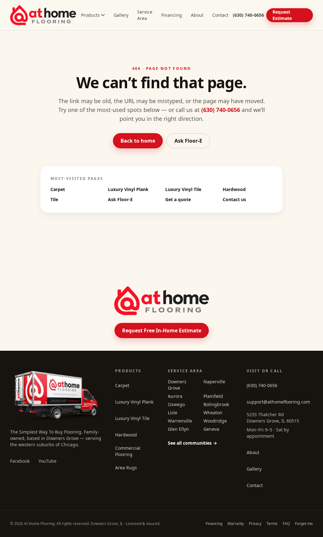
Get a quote (178, 199)
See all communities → (192, 443)
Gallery (121, 15)
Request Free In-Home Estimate (161, 330)
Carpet (57, 189)
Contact (220, 15)
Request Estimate (282, 15)
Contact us (234, 199)
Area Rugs (126, 468)
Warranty (235, 523)
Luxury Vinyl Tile (183, 189)
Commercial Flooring (127, 451)
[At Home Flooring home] (43, 15)
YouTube (47, 461)
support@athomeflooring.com (278, 402)
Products (90, 15)
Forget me (304, 523)
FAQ (286, 523)
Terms (272, 523)
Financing (171, 15)
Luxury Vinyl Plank (128, 189)
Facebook (20, 461)
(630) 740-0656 (220, 110)
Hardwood (234, 189)
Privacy (255, 523)
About (197, 15)
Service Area (144, 15)
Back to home (137, 140)
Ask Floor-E (188, 140)
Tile (54, 199)
